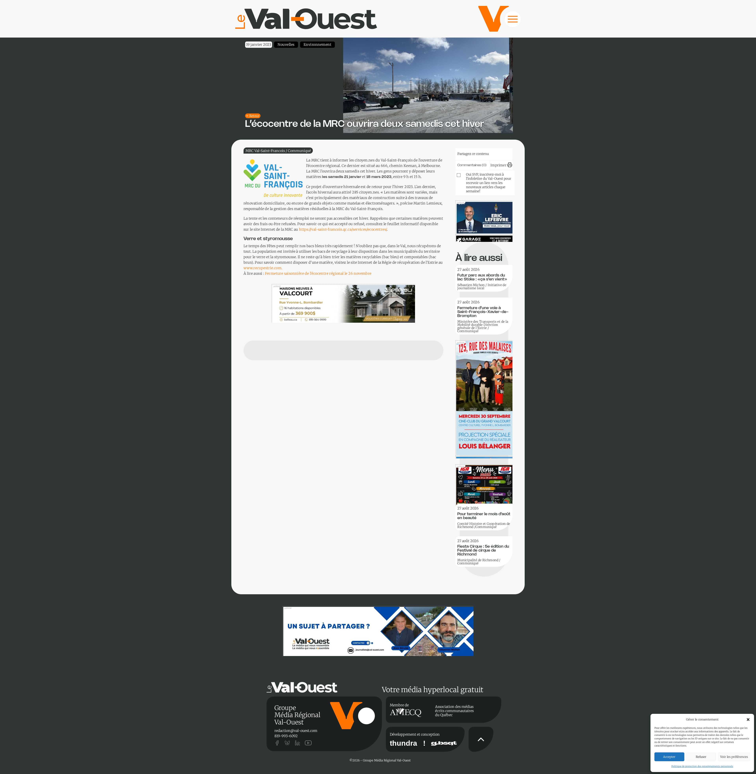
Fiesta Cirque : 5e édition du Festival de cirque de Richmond (483, 550)
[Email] (491, 153)
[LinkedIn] (479, 153)
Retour (254, 116)
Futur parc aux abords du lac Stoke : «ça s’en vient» (482, 277)
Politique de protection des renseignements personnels (702, 766)
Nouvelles (286, 44)
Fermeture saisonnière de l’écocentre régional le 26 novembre (318, 273)
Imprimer (498, 165)
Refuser (701, 757)
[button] (748, 719)
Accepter (669, 757)
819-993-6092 (286, 736)
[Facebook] (503, 153)
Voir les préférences (734, 757)
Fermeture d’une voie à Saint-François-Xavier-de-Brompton (483, 312)
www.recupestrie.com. (263, 268)
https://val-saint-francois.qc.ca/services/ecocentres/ (343, 229)
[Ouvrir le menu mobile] (509, 21)
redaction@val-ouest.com (295, 730)
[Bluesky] (467, 153)
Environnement (318, 44)
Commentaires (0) (471, 165)
